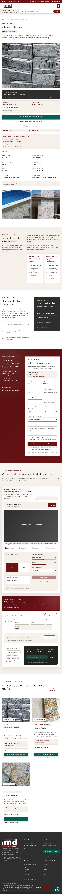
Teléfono (50, 389)
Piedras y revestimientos (30, 864)
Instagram (46, 855)
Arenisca (45, 867)
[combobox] (37, 11)
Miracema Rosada (40, 728)
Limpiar (52, 657)
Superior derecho (23, 548)
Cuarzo (44, 874)
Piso (24, 567)
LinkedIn (57, 855)
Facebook (52, 855)
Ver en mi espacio (16, 130)
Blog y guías (26, 867)
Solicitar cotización (47, 848)
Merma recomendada (12, 648)
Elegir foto (52, 505)
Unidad (45, 407)
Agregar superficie (51, 615)
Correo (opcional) (32, 397)
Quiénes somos (27, 872)
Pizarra (44, 872)
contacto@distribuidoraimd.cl (11, 390)
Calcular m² (45, 130)
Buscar (57, 11)
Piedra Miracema (14, 19)
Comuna (45, 398)
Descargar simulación (44, 577)
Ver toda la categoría (55, 689)
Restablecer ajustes (44, 581)
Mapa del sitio (27, 869)
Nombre (30, 385)
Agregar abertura (49, 637)
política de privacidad (51, 439)
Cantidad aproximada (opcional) (33, 407)
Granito (45, 869)
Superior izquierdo (10, 548)
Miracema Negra (9, 731)
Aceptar (47, 887)
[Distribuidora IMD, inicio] (7, 6)
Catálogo (7, 19)
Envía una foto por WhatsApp (49, 452)
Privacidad (26, 874)
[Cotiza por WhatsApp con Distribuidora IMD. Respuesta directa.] (57, 889)
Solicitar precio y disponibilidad (42, 444)
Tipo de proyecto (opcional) (35, 416)
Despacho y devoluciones (30, 879)
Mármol (45, 864)
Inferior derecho (37, 548)
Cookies (26, 877)
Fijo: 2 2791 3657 (27, 848)
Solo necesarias (38, 886)
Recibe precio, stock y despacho (31, 121)
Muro (12, 567)
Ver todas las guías (42, 327)
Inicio (3, 19)
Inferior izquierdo (50, 548)
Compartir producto (31, 126)
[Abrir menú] (58, 6)
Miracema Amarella (10, 795)
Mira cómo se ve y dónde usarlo (11, 758)
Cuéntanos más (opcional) (34, 425)
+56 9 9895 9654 (56, 1)
